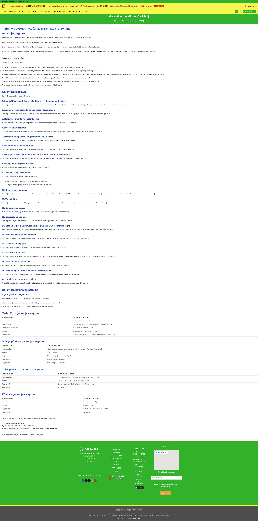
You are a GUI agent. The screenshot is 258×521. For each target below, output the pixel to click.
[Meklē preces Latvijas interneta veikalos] (139, 477)
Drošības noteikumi (125, 515)
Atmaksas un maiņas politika (158, 515)
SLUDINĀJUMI (60, 11)
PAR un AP (32, 11)
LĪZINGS (71, 11)
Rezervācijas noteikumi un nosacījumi (103, 515)
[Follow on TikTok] (248, 1)
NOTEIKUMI (45, 11)
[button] (236, 11)
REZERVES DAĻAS (116, 455)
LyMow (12, 11)
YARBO (4, 11)
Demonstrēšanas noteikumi (122, 514)
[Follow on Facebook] (245, 1)
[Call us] (251, 1)
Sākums (117, 21)
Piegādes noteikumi (104, 514)
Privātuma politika (140, 515)
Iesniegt (165, 493)
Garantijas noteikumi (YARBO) (144, 514)
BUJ (116, 471)
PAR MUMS (116, 468)
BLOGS (116, 465)
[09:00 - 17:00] (234, 1)
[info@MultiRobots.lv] (230, 1)
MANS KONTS (116, 452)
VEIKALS (21, 11)
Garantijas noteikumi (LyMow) (166, 514)
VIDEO (79, 11)
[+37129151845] (242, 1)
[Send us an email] (89, 480)
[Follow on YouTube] (254, 1)
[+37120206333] (238, 1)
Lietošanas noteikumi (88, 514)
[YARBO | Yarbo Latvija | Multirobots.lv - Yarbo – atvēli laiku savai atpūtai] (4, 6)
